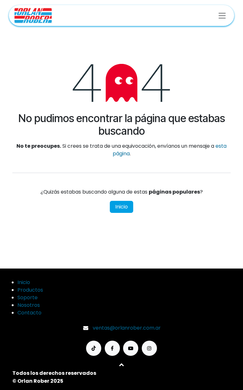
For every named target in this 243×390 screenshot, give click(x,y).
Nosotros (28, 305)
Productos (30, 290)
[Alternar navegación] (222, 15)
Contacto (29, 312)
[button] (121, 364)
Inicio (121, 206)
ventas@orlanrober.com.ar (127, 327)
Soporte (27, 297)
